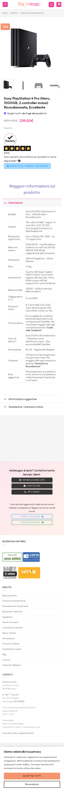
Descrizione (16, 202)
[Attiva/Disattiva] (5, 202)
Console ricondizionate (32, 13)
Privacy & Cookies (10, 643)
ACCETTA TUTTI (32, 776)
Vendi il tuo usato (10, 622)
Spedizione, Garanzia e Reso (26, 406)
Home (5, 13)
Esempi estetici (9, 595)
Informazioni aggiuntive (23, 399)
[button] (5, 4)
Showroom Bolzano (11, 665)
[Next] (55, 48)
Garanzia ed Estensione (13, 601)
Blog (4, 654)
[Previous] (6, 48)
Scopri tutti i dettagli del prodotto (27, 113)
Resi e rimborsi (9, 633)
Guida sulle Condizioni (39, 329)
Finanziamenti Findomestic (15, 606)
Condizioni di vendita (12, 627)
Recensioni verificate (12, 611)
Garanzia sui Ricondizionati (37, 365)
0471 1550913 (18, 701)
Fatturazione (8, 638)
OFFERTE (14, 13)
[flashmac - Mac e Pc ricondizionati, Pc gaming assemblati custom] (29, 4)
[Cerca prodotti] (51, 4)
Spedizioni (7, 617)
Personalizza (32, 784)
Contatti (6, 660)
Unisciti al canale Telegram (29, 165)
